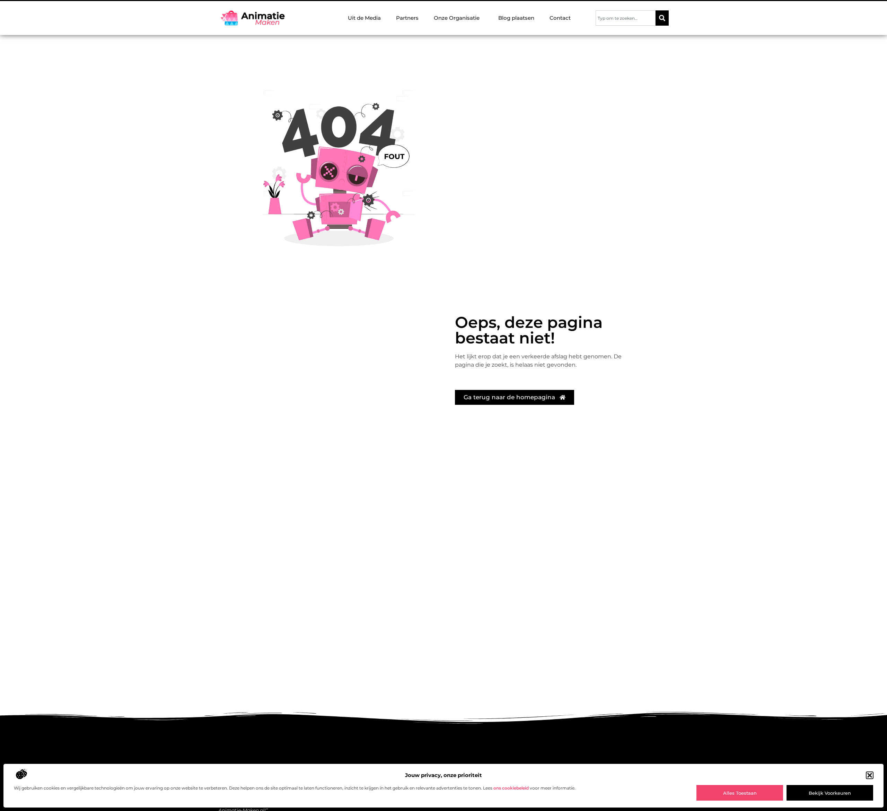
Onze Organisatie (457, 18)
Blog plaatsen (516, 18)
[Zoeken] (662, 18)
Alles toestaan (740, 793)
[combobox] (626, 18)
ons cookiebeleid (511, 788)
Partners (407, 18)
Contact (560, 18)
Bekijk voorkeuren (830, 793)
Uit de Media (364, 18)
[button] (869, 775)
